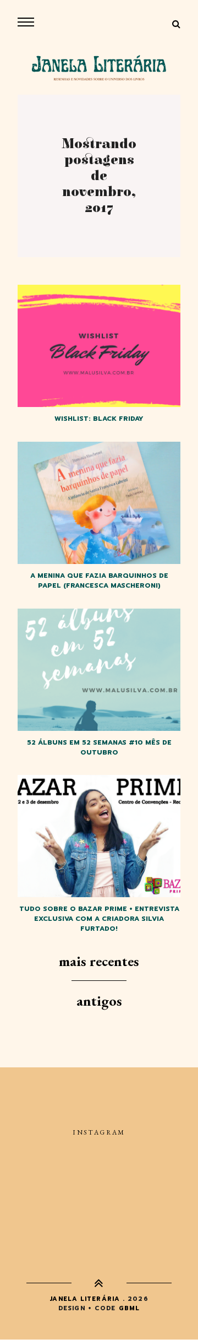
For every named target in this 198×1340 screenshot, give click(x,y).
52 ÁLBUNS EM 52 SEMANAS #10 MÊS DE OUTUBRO (99, 747)
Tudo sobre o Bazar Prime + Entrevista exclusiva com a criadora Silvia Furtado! (99, 919)
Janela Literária (85, 1299)
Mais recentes (99, 961)
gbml (129, 1308)
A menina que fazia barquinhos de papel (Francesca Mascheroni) (99, 580)
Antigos (99, 1000)
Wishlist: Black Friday (99, 419)
